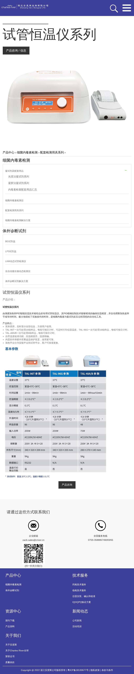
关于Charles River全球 (17, 650)
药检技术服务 (79, 584)
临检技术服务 (79, 590)
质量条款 (10, 662)
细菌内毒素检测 (27, 152)
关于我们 (13, 635)
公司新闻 (77, 620)
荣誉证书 (10, 656)
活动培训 (77, 626)
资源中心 (13, 611)
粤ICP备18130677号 (78, 670)
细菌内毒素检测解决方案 (17, 220)
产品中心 (8, 152)
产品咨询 (67, 484)
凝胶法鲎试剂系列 (18, 183)
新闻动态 (80, 611)
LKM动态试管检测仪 (15, 261)
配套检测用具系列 (52, 152)
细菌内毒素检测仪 (14, 200)
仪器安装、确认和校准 (83, 596)
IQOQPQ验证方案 (81, 602)
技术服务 (80, 575)
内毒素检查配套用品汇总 (22, 189)
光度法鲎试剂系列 (18, 176)
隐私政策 (95, 670)
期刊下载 (10, 620)
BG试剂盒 (10, 241)
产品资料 (10, 626)
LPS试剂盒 (10, 251)
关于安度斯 (11, 644)
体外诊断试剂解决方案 (16, 281)
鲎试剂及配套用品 (14, 171)
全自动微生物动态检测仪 (17, 271)
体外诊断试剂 (14, 231)
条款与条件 (107, 670)
